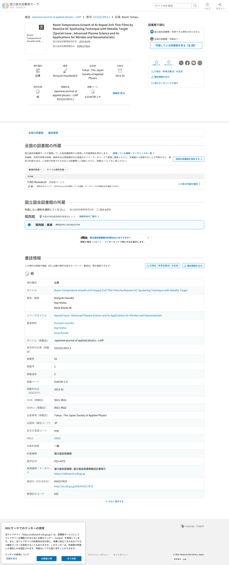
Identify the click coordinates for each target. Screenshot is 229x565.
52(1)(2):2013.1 (101, 17)
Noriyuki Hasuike (64, 323)
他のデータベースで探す (166, 83)
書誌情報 (53, 133)
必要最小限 (46, 558)
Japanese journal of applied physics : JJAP (56, 17)
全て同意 (71, 558)
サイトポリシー (120, 554)
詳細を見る (119, 93)
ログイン (220, 8)
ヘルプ (207, 8)
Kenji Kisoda (61, 333)
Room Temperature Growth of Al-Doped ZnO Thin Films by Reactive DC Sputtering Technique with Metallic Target (120, 290)
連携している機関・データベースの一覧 (132, 153)
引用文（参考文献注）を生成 (168, 71)
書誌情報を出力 (161, 76)
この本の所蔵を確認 (188, 183)
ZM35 (57, 438)
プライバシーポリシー (98, 554)
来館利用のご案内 (88, 216)
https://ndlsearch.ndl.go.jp (69, 473)
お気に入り (156, 65)
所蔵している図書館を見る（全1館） (176, 45)
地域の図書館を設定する (188, 158)
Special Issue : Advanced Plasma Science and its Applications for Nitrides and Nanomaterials (108, 315)
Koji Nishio (60, 328)
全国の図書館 (35, 133)
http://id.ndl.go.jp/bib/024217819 (73, 486)
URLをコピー (169, 65)
